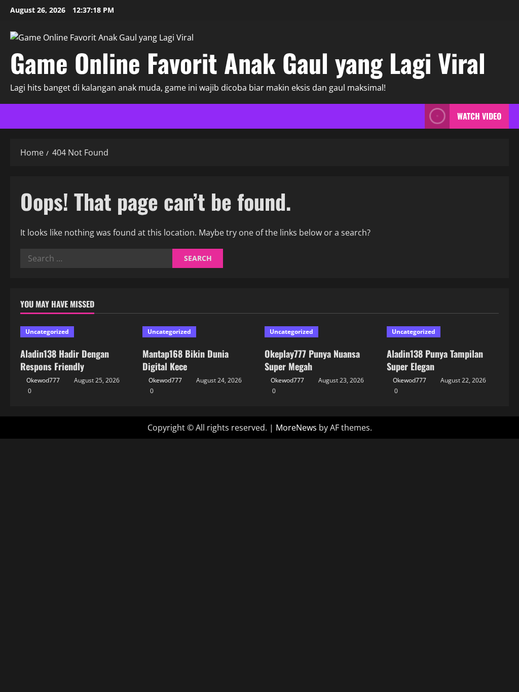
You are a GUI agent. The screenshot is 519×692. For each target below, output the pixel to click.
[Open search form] (414, 116)
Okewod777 (43, 380)
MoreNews (296, 427)
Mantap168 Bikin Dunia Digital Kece (185, 360)
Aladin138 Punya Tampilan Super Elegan (435, 360)
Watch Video (479, 116)
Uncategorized (47, 331)
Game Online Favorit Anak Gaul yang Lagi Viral (248, 62)
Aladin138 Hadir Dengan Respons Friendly (64, 360)
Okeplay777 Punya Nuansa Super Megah (312, 360)
